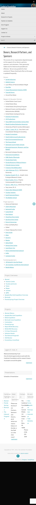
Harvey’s (8, 238)
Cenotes (8, 290)
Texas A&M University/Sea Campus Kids (17, 122)
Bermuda (7, 297)
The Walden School (11, 198)
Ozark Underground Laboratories (15, 137)
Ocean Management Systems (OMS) (16, 90)
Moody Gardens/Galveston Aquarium (17, 124)
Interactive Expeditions (12, 155)
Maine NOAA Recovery (11, 327)
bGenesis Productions (12, 116)
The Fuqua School (11, 142)
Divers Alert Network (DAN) (14, 190)
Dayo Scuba (9, 232)
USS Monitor (8, 338)
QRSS (7, 293)
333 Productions (10, 119)
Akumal (7, 279)
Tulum (7, 286)
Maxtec (8, 240)
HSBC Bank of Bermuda (12, 157)
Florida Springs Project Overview (14, 299)
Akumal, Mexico (9, 313)
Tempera (24, 459)
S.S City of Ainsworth (11, 331)
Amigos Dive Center (11, 245)
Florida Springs (9, 324)
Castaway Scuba (10, 256)
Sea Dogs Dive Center (12, 219)
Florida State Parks (11, 160)
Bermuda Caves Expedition (13, 320)
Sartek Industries (11, 79)
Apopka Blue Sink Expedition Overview (16, 295)
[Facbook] (34, 1)
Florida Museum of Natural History (16, 162)
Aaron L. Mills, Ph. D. (12, 185)
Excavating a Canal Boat (12, 340)
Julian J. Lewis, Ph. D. (12, 129)
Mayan (8, 288)
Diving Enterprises (11, 222)
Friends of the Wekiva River (14, 168)
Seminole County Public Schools (15, 145)
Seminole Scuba (10, 209)
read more (29, 363)
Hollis (7, 253)
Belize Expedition (10, 318)
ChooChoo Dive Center (12, 217)
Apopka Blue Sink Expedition (13, 315)
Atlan (7, 235)
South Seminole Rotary (12, 195)
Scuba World (9, 212)
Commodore (8, 322)
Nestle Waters (10, 267)
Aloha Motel (9, 243)
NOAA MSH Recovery (11, 329)
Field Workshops (30, 421)
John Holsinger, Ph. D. (12, 170)
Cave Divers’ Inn (10, 248)
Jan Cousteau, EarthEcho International (17, 265)
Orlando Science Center (12, 165)
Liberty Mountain (11, 206)
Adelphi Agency (10, 82)
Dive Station (9, 214)
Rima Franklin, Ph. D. (12, 180)
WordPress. (31, 459)
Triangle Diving (10, 92)
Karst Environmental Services (14, 139)
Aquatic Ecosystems (11, 134)
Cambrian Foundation (8, 6)
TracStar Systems (11, 192)
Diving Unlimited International (15, 251)
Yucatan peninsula (11, 284)
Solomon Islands (10, 333)
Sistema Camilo (10, 281)
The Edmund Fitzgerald (12, 335)
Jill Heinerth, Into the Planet (14, 262)
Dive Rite (8, 87)
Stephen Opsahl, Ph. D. (12, 175)
